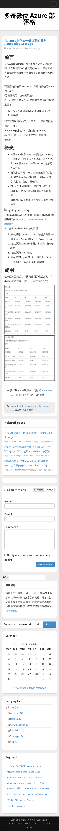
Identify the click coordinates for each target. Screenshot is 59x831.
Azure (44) (13, 707)
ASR (18, 788)
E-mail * (9, 514)
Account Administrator (17, 771)
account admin (34, 766)
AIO (29, 783)
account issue (35, 771)
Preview (49, 489)
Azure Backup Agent (16, 806)
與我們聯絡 (12, 610)
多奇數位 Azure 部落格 (29, 18)
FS (31, 827)
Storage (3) (16, 736)
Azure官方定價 (35, 281)
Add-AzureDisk (35, 777)
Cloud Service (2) (19, 724)
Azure (29, 48)
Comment (38, 489)
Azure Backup (27, 800)
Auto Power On (13, 794)
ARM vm (10, 788)
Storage (36, 48)
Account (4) (16, 713)
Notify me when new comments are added (27, 557)
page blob (16, 406)
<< (13, 644)
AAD (12, 766)
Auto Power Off (45, 788)
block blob (27, 406)
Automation (28, 794)
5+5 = (5, 577)
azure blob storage (41, 406)
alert (35, 783)
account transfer (14, 777)
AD (25, 777)
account (20, 766)
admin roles (12, 783)
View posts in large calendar (29, 688)
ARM (42, 783)
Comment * (11, 527)
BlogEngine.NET (28, 823)
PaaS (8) (14, 730)
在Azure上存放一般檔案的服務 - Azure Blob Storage (26, 42)
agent (22, 783)
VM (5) (13, 742)
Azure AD (12, 800)
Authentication (29, 788)
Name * (9, 501)
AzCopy (39, 794)
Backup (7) (16, 719)
